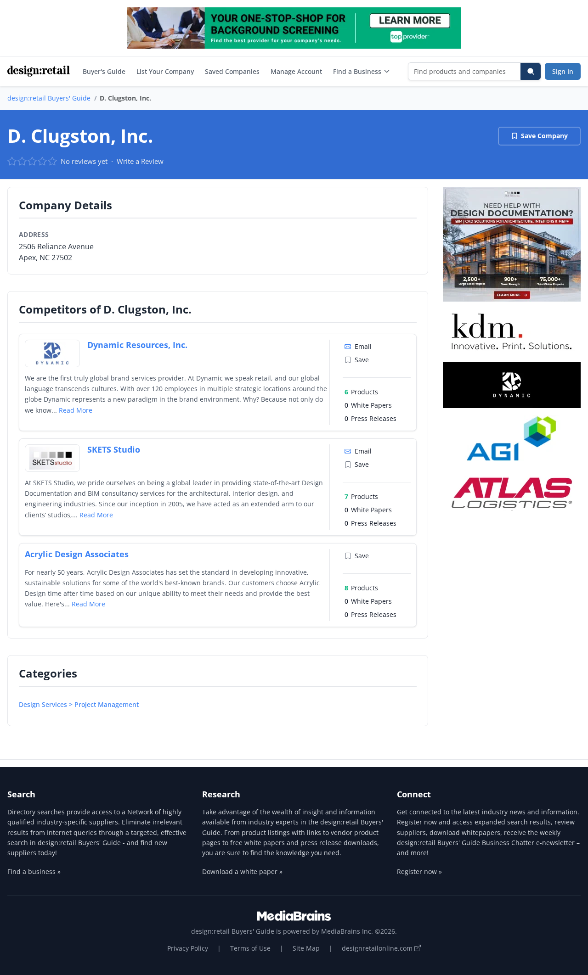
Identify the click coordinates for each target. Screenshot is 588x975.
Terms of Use (250, 948)
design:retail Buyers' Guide (48, 98)
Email (363, 346)
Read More (75, 410)
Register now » (419, 871)
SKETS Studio (113, 449)
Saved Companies (232, 71)
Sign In (562, 71)
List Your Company (165, 71)
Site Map (306, 948)
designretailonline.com (378, 948)
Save (362, 359)
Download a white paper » (242, 871)
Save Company (544, 135)
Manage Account (296, 71)
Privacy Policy (187, 948)
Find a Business (357, 71)
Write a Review (140, 161)
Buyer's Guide (104, 71)
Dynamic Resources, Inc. (137, 344)
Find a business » (34, 871)
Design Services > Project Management (79, 704)
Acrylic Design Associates (77, 554)
